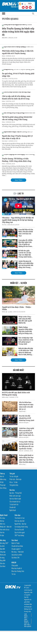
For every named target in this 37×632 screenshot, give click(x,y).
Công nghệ (15, 565)
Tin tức (14, 574)
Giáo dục (17, 515)
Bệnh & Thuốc (16, 543)
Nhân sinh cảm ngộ (14, 496)
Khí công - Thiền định (18, 552)
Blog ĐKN (2, 560)
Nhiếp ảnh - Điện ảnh (6, 526)
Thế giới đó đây (13, 485)
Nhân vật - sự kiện (7, 312)
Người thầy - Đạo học (20, 524)
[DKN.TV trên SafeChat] (20, 4)
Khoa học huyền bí (17, 568)
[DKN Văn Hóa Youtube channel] (30, 7)
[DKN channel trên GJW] (29, 4)
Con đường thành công (21, 526)
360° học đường (19, 535)
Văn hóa (12, 490)
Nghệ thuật (22, 411)
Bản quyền (27, 626)
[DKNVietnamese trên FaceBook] (22, 4)
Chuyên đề (12, 507)
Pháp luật (2, 485)
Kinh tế (21, 451)
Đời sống (3, 540)
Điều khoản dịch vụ (26, 621)
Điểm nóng (5, 397)
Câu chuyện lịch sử (14, 501)
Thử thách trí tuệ (19, 518)
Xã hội (1, 482)
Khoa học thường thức (18, 571)
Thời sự (2, 473)
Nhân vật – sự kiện (18, 282)
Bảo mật (27, 625)
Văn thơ (2, 532)
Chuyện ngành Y (16, 549)
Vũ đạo (2, 535)
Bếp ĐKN (4, 37)
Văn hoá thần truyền (15, 498)
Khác (3, 56)
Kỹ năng (2, 557)
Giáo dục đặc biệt (19, 521)
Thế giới (12, 473)
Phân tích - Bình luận (15, 479)
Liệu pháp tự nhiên (17, 554)
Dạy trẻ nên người (20, 532)
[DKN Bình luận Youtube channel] (26, 7)
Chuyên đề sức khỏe (17, 546)
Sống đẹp (2, 552)
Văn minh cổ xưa (4, 529)
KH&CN (14, 562)
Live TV (21, 193)
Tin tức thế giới (13, 476)
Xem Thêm (18, 180)
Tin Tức (4, 224)
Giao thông (3, 488)
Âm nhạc (2, 518)
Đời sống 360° (4, 543)
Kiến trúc (2, 524)
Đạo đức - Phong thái (15, 493)
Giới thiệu (25, 615)
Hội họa (2, 521)
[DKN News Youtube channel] (23, 7)
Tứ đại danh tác (13, 504)
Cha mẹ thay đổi (19, 529)
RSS (25, 618)
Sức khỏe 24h (15, 557)
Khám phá (3, 554)
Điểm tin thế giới (23, 422)
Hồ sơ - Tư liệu (13, 482)
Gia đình (2, 546)
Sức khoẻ (4, 78)
